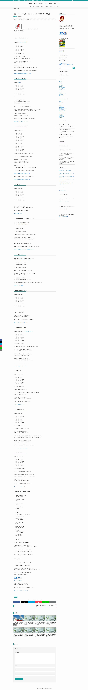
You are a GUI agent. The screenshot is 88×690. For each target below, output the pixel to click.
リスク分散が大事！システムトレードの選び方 (67, 132)
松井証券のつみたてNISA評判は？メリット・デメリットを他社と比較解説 (66, 154)
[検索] (74, 0)
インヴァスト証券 (21, 259)
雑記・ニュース (61, 95)
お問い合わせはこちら (18, 580)
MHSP (60, 101)
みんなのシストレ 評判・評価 (64, 206)
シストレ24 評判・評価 (18, 285)
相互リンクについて (62, 190)
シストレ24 (61, 88)
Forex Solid (61, 115)
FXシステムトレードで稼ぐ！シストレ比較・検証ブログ (44, 3)
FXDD (19, 82)
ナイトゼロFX (61, 109)
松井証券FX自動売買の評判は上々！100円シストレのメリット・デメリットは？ (66, 158)
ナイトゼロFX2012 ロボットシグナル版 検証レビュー (24, 249)
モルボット (61, 114)
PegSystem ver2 (61, 111)
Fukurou (60, 106)
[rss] (72, 0)
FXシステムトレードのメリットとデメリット (66, 127)
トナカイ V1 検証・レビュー (19, 404)
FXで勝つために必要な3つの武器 (65, 134)
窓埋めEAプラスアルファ (63, 108)
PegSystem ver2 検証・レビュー (20, 486)
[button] (16, 602)
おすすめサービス (62, 87)
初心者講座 (61, 85)
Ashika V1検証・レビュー (19, 213)
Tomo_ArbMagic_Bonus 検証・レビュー (21, 322)
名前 (15, 665)
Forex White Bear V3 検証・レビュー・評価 (22, 173)
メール (16, 669)
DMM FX (26, 42)
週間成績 (16, 16)
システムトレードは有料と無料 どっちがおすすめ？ (66, 137)
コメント (17, 652)
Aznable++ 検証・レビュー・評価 (20, 366)
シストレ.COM (28, 259)
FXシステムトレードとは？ (64, 124)
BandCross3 (61, 102)
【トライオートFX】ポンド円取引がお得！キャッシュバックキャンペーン (66, 162)
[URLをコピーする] (52, 602)
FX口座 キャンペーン (62, 93)
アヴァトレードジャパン (28, 331)
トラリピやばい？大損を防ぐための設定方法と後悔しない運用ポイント (66, 146)
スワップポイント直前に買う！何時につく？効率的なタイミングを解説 (66, 150)
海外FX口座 (61, 94)
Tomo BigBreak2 (61, 107)
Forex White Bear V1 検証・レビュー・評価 (22, 179)
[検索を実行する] (74, 68)
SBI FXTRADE (21, 42)
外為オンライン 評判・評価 (63, 232)
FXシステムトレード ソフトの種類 (65, 129)
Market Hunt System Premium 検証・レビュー (22, 73)
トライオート (61, 90)
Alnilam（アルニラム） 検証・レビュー (21, 448)
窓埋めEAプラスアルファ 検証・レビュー (21, 121)
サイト (16, 673)
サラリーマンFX (61, 116)
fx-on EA (60, 117)
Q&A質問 (60, 86)
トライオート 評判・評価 (63, 219)
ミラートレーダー (62, 89)
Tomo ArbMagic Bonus (62, 110)
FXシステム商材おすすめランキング (21, 590)
